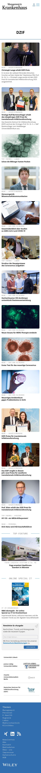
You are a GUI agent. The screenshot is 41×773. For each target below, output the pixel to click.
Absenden (30, 647)
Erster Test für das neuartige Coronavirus (19, 365)
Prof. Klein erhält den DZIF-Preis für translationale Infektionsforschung (16, 508)
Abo (4, 742)
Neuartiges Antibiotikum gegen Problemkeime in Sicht (14, 399)
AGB (4, 757)
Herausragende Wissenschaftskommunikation (14, 195)
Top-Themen (6, 159)
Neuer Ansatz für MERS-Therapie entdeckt (19, 333)
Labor (16, 159)
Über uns (7, 750)
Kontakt (7, 745)
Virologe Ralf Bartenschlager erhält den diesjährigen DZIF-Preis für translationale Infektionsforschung (16, 117)
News (4, 67)
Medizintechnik (11, 723)
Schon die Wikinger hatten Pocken (16, 161)
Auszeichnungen (15, 67)
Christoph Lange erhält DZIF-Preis (16, 70)
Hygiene (17, 516)
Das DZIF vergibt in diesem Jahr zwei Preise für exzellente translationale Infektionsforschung (16, 473)
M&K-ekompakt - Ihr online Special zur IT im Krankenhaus (14, 612)
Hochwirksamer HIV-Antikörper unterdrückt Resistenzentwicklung (16, 299)
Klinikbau (8, 725)
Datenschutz (9, 755)
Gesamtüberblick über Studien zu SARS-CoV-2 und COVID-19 (14, 230)
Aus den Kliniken (16, 226)
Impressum (8, 752)
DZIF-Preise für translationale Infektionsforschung (14, 437)
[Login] (34, 4)
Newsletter (9, 740)
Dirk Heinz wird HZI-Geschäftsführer (17, 527)
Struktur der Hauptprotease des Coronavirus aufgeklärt (13, 264)
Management (9, 710)
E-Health (7, 715)
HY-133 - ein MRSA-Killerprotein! (15, 518)
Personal (12, 524)
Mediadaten (9, 747)
